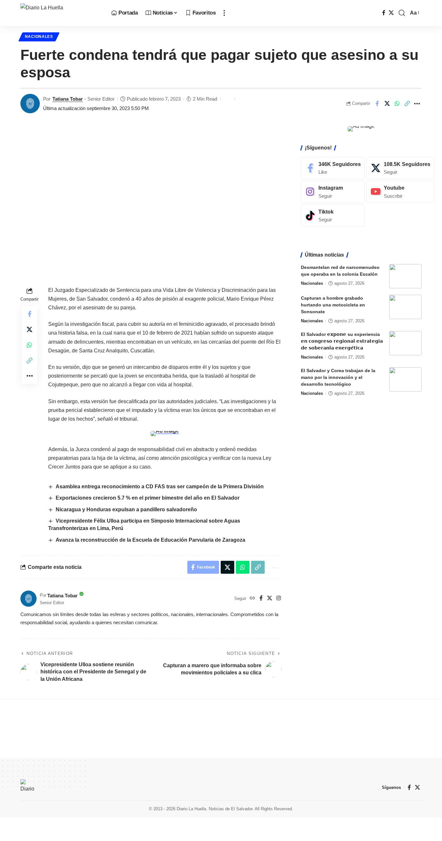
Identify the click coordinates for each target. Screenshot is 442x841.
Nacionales (39, 37)
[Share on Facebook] (376, 103)
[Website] (252, 598)
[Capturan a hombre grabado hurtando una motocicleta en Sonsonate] (405, 307)
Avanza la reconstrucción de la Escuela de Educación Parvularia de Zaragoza (150, 540)
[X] (391, 12)
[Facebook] (384, 12)
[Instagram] (279, 598)
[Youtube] (400, 192)
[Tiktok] (333, 216)
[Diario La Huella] (60, 13)
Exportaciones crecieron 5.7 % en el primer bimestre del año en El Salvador (147, 498)
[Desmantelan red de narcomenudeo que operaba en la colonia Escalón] (405, 276)
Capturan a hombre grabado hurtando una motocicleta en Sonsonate (333, 304)
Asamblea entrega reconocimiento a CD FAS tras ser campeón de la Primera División (160, 486)
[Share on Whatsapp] (397, 103)
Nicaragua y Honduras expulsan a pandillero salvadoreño (127, 509)
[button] (224, 13)
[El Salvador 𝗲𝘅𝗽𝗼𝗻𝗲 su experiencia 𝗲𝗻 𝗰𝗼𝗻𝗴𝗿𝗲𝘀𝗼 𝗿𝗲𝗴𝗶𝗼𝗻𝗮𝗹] (405, 343)
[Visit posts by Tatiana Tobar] (30, 103)
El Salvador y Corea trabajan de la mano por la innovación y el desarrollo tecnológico (338, 377)
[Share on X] (387, 103)
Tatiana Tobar (67, 99)
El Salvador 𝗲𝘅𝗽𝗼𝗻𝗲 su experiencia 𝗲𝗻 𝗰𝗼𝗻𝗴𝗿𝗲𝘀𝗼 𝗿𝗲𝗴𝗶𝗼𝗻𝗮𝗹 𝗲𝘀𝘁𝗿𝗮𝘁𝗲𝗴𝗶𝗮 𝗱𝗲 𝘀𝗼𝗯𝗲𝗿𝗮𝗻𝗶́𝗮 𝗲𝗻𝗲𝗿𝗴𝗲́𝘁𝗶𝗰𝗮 (342, 341)
